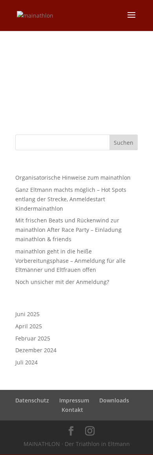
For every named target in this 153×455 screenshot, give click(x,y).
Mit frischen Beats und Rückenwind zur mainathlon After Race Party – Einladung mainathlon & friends (68, 230)
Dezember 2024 (35, 350)
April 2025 (28, 326)
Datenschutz (32, 400)
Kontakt (72, 409)
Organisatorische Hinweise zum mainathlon (73, 177)
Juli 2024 (26, 362)
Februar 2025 (32, 338)
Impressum (74, 400)
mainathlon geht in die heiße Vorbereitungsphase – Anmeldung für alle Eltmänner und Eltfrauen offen (70, 261)
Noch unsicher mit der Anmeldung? (62, 282)
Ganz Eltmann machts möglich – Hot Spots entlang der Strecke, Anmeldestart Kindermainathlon (70, 199)
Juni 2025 (27, 314)
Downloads (114, 400)
